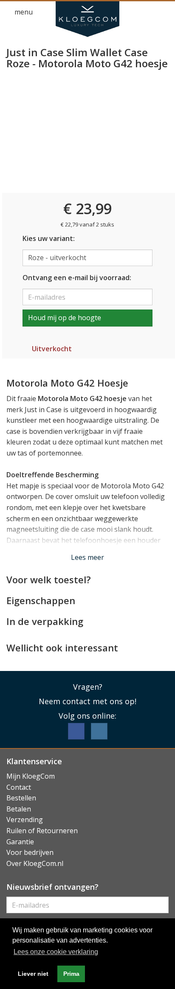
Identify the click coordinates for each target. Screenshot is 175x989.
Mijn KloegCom (30, 776)
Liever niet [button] (33, 973)
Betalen (18, 809)
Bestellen (21, 798)
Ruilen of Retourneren (42, 830)
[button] (147, 12)
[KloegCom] (87, 19)
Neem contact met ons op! (87, 701)
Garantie (20, 841)
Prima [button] (71, 973)
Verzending (24, 819)
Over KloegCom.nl (34, 863)
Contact (18, 787)
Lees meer (87, 557)
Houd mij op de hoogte (64, 317)
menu (23, 12)
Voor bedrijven (30, 852)
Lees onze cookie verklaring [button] (56, 951)
